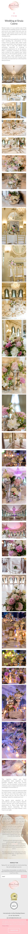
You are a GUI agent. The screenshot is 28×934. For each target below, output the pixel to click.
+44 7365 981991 (14, 915)
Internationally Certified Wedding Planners (14, 913)
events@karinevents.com (14, 917)
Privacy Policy (5, 925)
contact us (14, 844)
